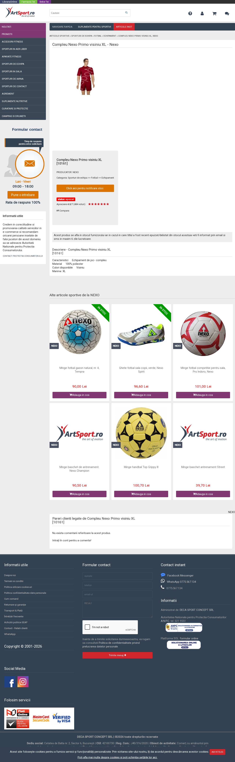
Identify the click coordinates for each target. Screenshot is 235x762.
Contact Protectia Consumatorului (23, 256)
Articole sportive (59, 36)
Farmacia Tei (28, 1)
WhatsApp (10, 634)
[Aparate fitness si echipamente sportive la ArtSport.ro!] (20, 17)
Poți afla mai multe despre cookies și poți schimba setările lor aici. (117, 757)
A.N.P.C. (165, 621)
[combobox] (90, 13)
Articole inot (124, 26)
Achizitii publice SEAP (15, 622)
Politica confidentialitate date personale (25, 593)
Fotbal (98, 36)
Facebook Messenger (180, 575)
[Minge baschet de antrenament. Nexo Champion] (79, 433)
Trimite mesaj (116, 655)
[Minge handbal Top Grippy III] (141, 433)
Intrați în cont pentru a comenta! (71, 540)
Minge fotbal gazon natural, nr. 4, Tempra (79, 369)
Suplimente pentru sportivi (94, 26)
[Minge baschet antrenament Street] (203, 433)
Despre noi (10, 575)
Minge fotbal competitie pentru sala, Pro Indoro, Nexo (203, 369)
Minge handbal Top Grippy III (141, 467)
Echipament (110, 36)
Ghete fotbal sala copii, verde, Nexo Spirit (141, 369)
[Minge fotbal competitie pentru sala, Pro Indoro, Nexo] (203, 334)
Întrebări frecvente (13, 616)
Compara (64, 210)
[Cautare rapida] (126, 12)
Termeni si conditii (13, 581)
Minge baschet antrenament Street (203, 467)
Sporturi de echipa (81, 36)
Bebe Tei (44, 1)
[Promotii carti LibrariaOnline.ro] (22, 686)
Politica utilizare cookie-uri (18, 587)
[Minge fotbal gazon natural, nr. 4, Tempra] (79, 332)
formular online (189, 638)
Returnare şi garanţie (15, 604)
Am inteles (217, 752)
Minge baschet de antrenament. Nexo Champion (79, 468)
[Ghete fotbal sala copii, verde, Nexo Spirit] (141, 334)
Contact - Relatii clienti (16, 628)
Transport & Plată (13, 610)
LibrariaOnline (9, 1)
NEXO (76, 172)
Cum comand (11, 598)
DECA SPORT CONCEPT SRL (197, 610)
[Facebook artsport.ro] (9, 686)
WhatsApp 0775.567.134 (181, 581)
